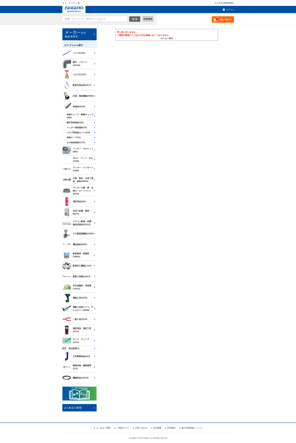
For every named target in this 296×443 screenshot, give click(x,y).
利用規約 (171, 428)
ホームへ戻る (167, 38)
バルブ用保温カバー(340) (78, 132)
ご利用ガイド (122, 428)
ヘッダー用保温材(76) (77, 127)
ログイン (230, 9)
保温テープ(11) (74, 137)
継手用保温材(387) (75, 122)
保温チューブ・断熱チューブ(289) (80, 116)
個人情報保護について (192, 428)
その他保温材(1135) (76, 142)
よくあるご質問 (103, 428)
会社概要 (157, 428)
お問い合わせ (141, 428)
